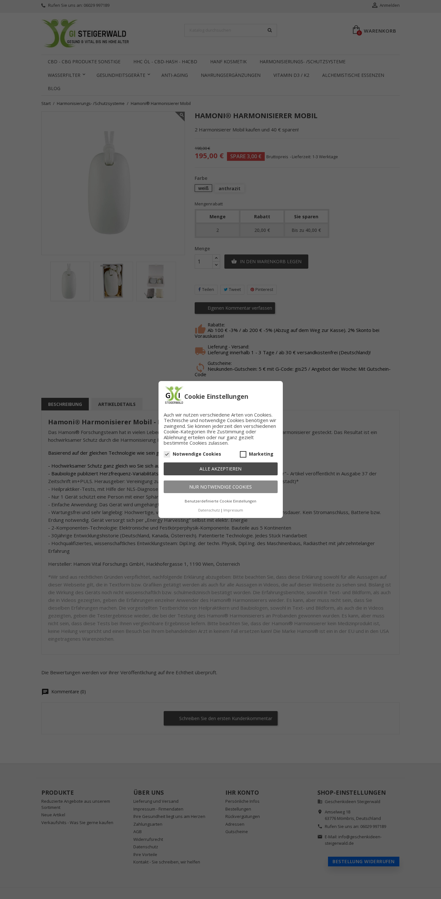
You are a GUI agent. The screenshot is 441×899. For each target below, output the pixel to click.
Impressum (233, 510)
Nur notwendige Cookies (220, 487)
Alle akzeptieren (220, 469)
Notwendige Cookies (197, 454)
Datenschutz (209, 510)
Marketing (261, 454)
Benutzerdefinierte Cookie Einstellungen (220, 501)
